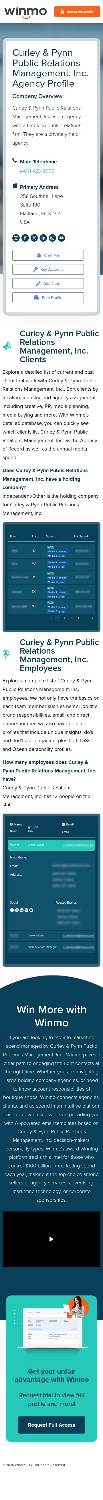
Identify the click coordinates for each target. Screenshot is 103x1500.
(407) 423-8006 (37, 171)
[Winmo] (26, 11)
